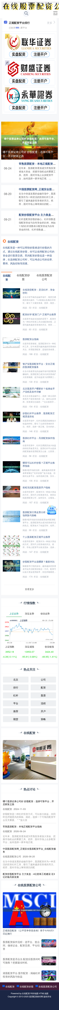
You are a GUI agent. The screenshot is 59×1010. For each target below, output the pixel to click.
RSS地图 (34, 993)
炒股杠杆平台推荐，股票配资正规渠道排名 (39, 414)
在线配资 (10, 986)
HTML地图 (43, 993)
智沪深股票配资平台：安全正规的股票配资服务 (39, 365)
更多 (49, 23)
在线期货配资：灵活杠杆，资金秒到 (39, 291)
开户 (43, 711)
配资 (43, 687)
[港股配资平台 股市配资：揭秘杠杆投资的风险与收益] (48, 975)
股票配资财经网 (36, 996)
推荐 (15, 711)
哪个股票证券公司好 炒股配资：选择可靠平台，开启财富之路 (28, 154)
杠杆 (15, 695)
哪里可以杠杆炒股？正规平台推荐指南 (39, 464)
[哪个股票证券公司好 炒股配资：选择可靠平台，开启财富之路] (29, 140)
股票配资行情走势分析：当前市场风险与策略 (39, 513)
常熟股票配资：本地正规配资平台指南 (22, 826)
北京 (15, 679)
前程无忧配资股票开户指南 (36, 487)
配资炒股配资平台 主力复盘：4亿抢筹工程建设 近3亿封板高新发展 (29, 875)
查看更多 (29, 589)
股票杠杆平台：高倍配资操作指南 (39, 439)
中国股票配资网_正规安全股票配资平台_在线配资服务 (29, 850)
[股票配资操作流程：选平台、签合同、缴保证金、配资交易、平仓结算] (48, 945)
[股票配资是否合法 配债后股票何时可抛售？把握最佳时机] (48, 960)
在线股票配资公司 (48, 986)
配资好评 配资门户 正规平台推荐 (39, 314)
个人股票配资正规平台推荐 (36, 536)
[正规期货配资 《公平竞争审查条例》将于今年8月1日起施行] (29, 909)
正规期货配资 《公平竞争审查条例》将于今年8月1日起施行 (28, 932)
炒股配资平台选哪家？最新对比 (39, 561)
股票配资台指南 (31, 339)
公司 (43, 679)
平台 (15, 703)
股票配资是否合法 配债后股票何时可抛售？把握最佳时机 (21, 960)
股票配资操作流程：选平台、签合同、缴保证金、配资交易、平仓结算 (21, 945)
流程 (43, 703)
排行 (15, 687)
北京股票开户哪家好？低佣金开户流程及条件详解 (39, 390)
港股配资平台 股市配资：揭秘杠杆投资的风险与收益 (21, 974)
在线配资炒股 (26, 986)
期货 (15, 719)
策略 (43, 719)
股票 (43, 695)
